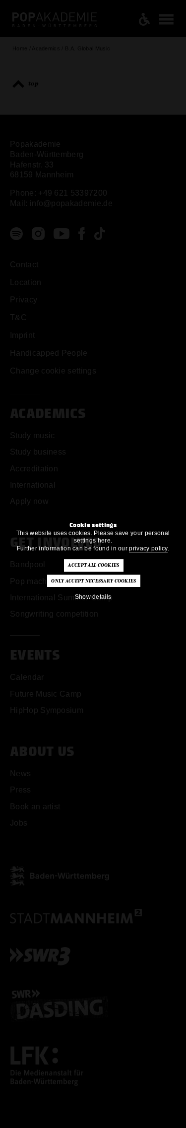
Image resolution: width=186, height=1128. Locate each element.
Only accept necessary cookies (93, 581)
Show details (93, 596)
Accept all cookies (93, 565)
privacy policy (148, 548)
